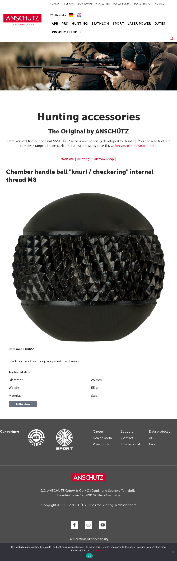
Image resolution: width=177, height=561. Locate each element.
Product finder (67, 32)
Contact (127, 438)
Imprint (154, 444)
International (130, 444)
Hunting (80, 23)
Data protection (161, 431)
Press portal (101, 444)
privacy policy (98, 550)
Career (98, 431)
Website (67, 159)
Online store (58, 14)
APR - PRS (60, 23)
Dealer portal (103, 438)
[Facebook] (74, 525)
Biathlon (100, 23)
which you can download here (133, 146)
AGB (152, 438)
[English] (79, 13)
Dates (160, 23)
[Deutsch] (72, 13)
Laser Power (139, 23)
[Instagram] (88, 525)
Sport (118, 23)
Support (127, 431)
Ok (89, 555)
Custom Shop (103, 159)
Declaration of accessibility (89, 539)
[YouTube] (102, 525)
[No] (172, 552)
